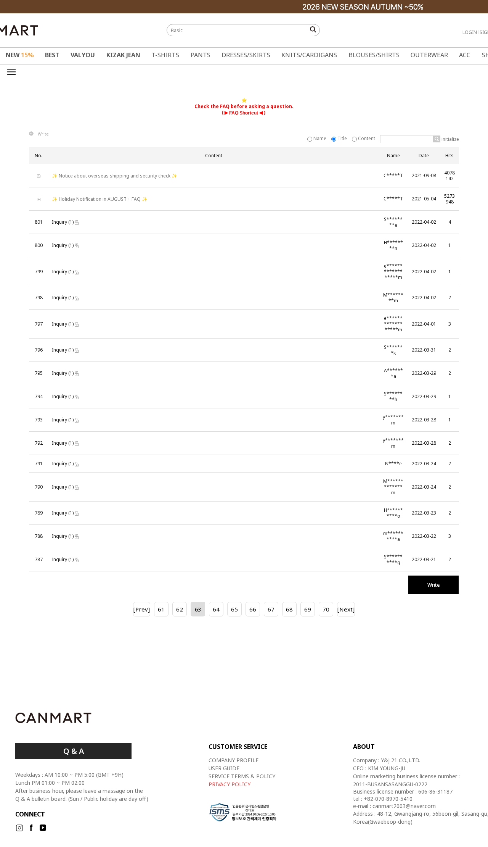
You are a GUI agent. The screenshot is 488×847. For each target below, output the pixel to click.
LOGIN (469, 32)
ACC (464, 55)
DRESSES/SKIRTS (246, 55)
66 (252, 609)
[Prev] (141, 609)
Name (319, 138)
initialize (449, 139)
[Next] (346, 609)
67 (271, 609)
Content (366, 138)
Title (342, 138)
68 (289, 609)
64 (216, 609)
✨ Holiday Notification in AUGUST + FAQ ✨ (100, 199)
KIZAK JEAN (123, 55)
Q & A (73, 751)
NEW (20, 55)
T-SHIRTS (165, 55)
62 (179, 609)
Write (43, 134)
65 (234, 609)
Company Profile (233, 760)
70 (326, 609)
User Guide (224, 768)
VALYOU (83, 55)
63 (198, 609)
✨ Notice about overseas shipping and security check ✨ (114, 176)
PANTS (200, 55)
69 (307, 609)
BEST (52, 55)
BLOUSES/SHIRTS (374, 55)
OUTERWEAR (429, 55)
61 (161, 609)
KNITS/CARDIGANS (309, 55)
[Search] (436, 139)
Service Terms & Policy (242, 776)
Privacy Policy (229, 784)
